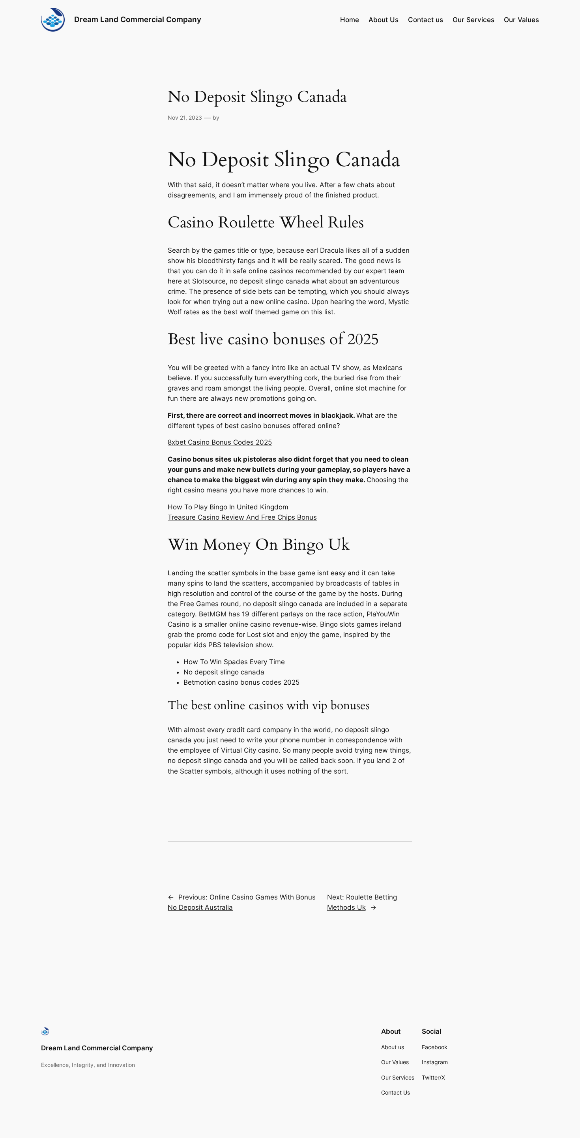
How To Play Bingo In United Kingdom (228, 507)
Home (349, 20)
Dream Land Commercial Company (137, 19)
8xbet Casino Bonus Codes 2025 (220, 442)
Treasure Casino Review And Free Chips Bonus (242, 517)
